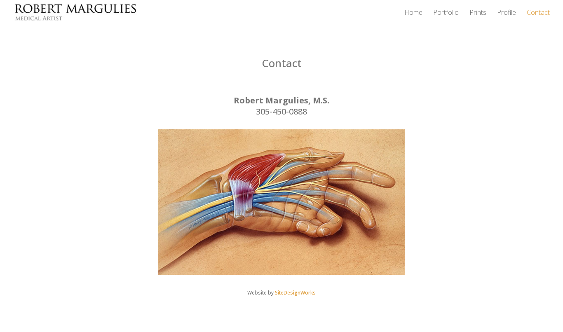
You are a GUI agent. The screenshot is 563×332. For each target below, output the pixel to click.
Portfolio (446, 13)
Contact (538, 13)
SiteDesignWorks (295, 292)
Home (413, 13)
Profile (506, 13)
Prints (477, 13)
